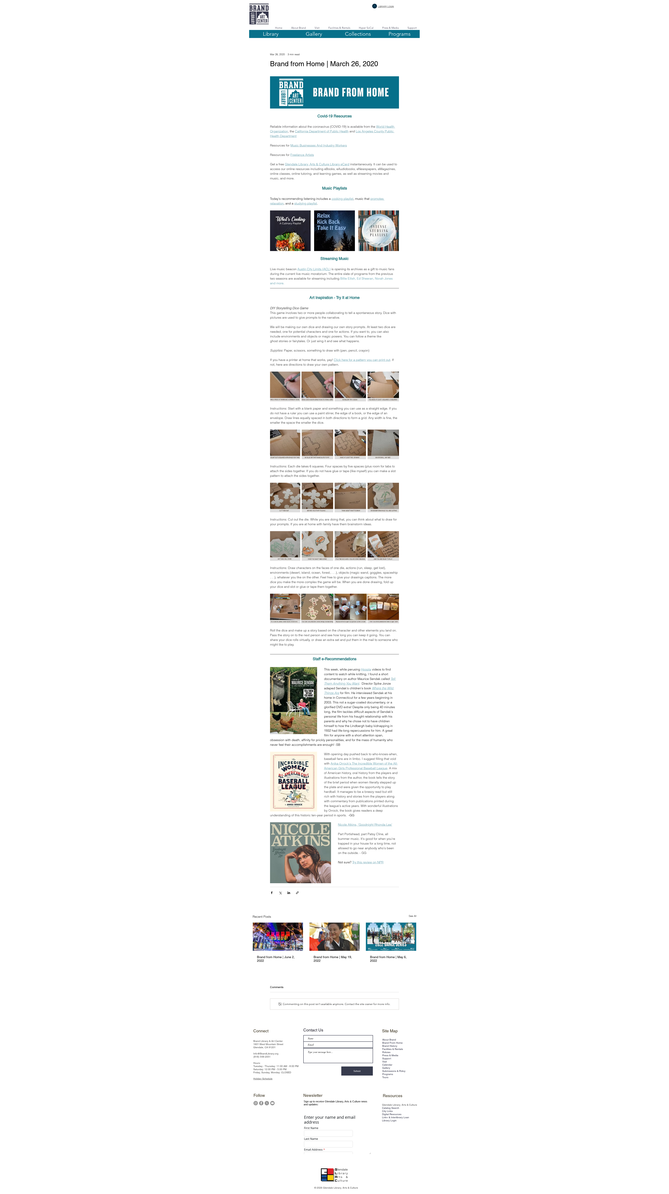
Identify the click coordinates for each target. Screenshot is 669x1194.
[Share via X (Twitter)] (280, 892)
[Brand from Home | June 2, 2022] (278, 937)
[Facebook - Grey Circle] (261, 1103)
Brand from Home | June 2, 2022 (276, 958)
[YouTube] (272, 1103)
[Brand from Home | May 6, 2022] (391, 937)
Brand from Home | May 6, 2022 (388, 958)
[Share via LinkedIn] (288, 892)
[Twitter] (267, 1103)
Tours (385, 1077)
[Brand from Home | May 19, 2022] (334, 937)
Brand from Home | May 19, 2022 (333, 958)
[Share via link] (297, 892)
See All (412, 916)
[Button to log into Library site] (374, 6)
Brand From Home (392, 1042)
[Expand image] (290, 230)
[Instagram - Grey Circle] (255, 1103)
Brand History (389, 1046)
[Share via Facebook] (271, 892)
